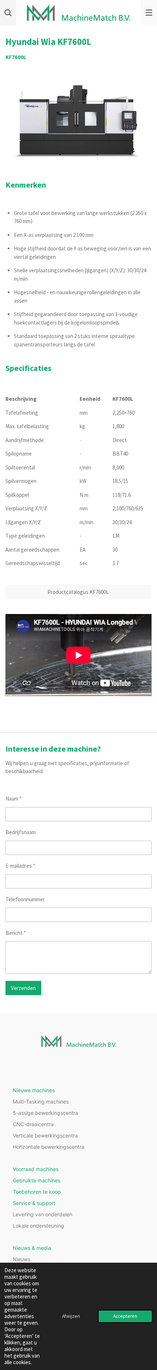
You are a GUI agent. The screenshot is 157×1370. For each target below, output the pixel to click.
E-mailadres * (20, 865)
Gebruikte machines (36, 1180)
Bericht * (15, 932)
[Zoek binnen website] (8, 13)
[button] (145, 82)
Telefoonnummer (25, 899)
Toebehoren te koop (37, 1192)
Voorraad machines (35, 1169)
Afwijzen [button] (71, 1316)
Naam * (13, 798)
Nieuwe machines (34, 1090)
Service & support (34, 1203)
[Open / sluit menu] (149, 13)
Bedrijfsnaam (20, 832)
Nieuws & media (32, 1248)
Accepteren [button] (125, 1316)
